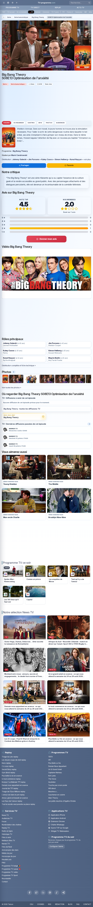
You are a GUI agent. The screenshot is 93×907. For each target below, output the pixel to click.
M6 (85, 12)
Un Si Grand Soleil (55, 769)
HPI (49, 760)
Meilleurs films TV (8, 840)
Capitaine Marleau (55, 772)
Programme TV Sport (10, 875)
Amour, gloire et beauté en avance (15, 798)
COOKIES (40, 904)
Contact (5, 882)
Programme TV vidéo (10, 872)
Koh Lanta (52, 776)
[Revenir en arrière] (17, 3)
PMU (3, 863)
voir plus (87, 159)
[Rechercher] (89, 2)
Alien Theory (53, 798)
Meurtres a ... (53, 791)
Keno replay (6, 763)
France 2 (70, 12)
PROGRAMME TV (12, 7)
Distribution (6, 159)
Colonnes (46, 12)
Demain (37, 12)
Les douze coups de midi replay (14, 760)
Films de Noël (7, 847)
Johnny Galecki (19, 159)
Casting (31, 123)
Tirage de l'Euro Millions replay (13, 791)
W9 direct (52, 788)
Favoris (70, 165)
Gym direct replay (8, 772)
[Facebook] (29, 892)
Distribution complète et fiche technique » (19, 365)
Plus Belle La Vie (54, 763)
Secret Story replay (9, 769)
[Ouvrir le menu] (4, 3)
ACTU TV (80, 7)
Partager (25, 165)
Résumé (6, 123)
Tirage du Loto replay (10, 757)
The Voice (52, 779)
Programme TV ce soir (17, 562)
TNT (3, 12)
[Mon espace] (8, 3)
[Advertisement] (46, 103)
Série (9, 17)
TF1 (63, 12)
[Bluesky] (43, 892)
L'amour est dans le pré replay (13, 795)
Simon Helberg (61, 159)
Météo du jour (7, 853)
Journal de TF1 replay (10, 788)
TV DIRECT (35, 7)
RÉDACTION (59, 904)
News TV (5, 815)
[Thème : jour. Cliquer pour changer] (12, 3)
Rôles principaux (12, 339)
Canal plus (78, 12)
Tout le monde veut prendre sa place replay (18, 804)
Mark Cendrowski (19, 155)
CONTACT (87, 904)
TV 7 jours (55, 12)
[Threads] (49, 892)
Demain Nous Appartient (57, 766)
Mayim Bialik (54, 358)
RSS (49, 904)
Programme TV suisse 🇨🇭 (11, 869)
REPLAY (58, 7)
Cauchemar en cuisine (56, 795)
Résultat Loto (6, 859)
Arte (90, 12)
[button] (63, 892)
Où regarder (18, 123)
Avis (40, 123)
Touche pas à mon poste (57, 785)
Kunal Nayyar (76, 159)
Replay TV (6, 828)
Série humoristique (21, 17)
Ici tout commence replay (11, 779)
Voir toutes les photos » (11, 387)
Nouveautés (6, 878)
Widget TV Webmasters (60, 831)
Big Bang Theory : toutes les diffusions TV (22, 409)
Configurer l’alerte (56, 846)
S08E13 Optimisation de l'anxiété (60, 17)
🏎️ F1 (31, 12)
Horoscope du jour (9, 856)
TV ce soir (11, 12)
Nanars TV (6, 844)
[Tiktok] (56, 892)
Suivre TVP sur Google (59, 828)
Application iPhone (58, 815)
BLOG (70, 904)
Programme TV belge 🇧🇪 (11, 866)
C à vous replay (8, 766)
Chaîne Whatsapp (57, 825)
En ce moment (22, 12)
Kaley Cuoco (47, 159)
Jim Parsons (33, 159)
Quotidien (52, 782)
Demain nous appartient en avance (15, 785)
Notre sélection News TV (18, 612)
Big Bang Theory (38, 17)
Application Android (58, 818)
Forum (4, 821)
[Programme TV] (4, 17)
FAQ (77, 904)
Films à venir (6, 837)
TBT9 (50, 757)
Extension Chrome (58, 821)
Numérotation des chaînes (11, 825)
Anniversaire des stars (10, 850)
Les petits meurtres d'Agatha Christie (62, 801)
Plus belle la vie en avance (12, 776)
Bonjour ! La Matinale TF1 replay (14, 782)
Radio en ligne (7, 831)
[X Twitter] (36, 892)
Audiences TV (7, 818)
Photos (49, 123)
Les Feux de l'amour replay (12, 801)
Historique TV (7, 834)
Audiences (60, 123)
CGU (31, 904)
